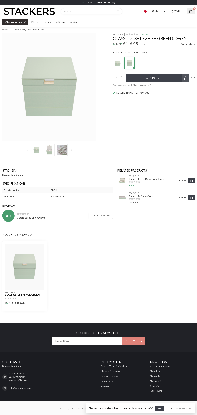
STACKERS (118, 34)
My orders (155, 371)
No (170, 408)
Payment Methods (109, 376)
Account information (160, 366)
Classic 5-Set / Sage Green (22, 295)
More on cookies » (184, 408)
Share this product (141, 85)
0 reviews (143, 34)
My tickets (155, 376)
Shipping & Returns (110, 371)
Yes (159, 408)
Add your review (100, 215)
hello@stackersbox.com (20, 388)
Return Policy (107, 381)
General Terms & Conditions (115, 366)
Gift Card (60, 22)
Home (5, 29)
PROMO (35, 22)
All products (156, 390)
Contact (74, 22)
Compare (154, 385)
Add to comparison (121, 85)
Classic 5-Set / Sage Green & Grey (28, 29)
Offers (48, 22)
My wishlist (155, 381)
